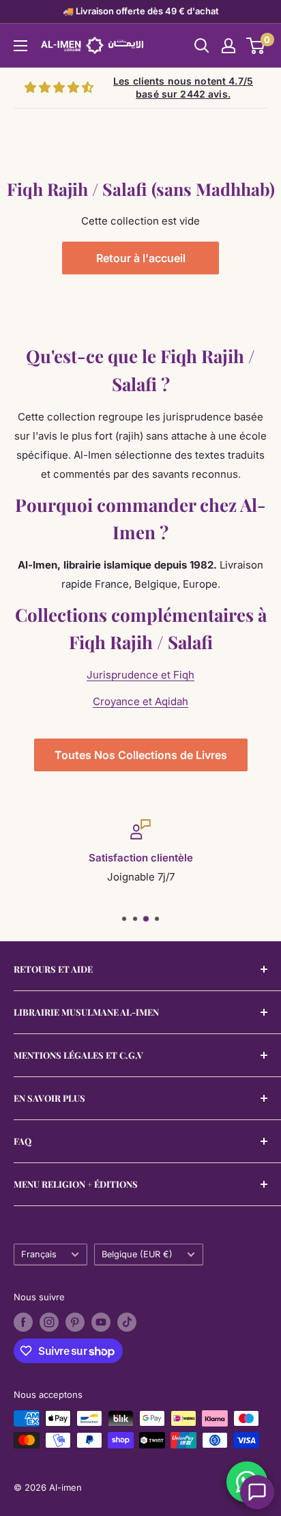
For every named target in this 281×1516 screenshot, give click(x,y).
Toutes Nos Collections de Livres (141, 755)
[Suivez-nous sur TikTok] (126, 1322)
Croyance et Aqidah (140, 701)
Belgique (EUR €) (137, 1254)
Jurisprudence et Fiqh (140, 674)
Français (39, 1254)
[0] (256, 46)
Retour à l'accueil (141, 258)
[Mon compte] (228, 45)
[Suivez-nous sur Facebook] (23, 1322)
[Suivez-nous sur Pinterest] (75, 1322)
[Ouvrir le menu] (20, 45)
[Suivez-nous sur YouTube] (100, 1322)
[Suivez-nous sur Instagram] (49, 1322)
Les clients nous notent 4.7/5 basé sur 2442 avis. (183, 87)
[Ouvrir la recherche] (201, 45)
